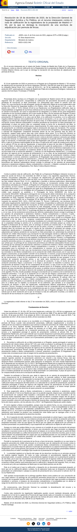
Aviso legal (42, 518)
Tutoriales (41, 520)
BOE (17, 10)
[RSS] (28, 525)
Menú (64, 7)
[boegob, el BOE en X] (33, 525)
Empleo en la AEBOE (51, 520)
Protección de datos (61, 518)
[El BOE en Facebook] (38, 525)
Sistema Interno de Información (28, 520)
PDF (13, 52)
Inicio (12, 10)
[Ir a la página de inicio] (39, 3)
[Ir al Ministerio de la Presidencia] (4, 3)
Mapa (35, 518)
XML (30, 52)
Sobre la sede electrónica (25, 518)
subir (70, 511)
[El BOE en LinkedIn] (43, 525)
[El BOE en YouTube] (48, 525)
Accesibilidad (50, 518)
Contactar (13, 518)
